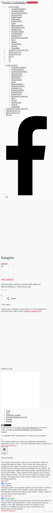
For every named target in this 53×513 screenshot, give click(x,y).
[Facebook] (3, 289)
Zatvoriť (4, 263)
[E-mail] (1, 289)
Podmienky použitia (13, 415)
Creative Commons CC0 (33, 311)
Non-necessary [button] (6, 496)
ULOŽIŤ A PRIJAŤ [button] (8, 511)
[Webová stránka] (6, 289)
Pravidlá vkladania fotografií (16, 417)
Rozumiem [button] (13, 446)
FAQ (8, 413)
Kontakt (9, 421)
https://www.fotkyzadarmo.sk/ (28, 428)
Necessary (7, 483)
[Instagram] (4, 289)
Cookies (9, 419)
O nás (8, 411)
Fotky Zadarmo (7, 279)
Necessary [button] (4, 481)
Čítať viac (4, 446)
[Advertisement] (26, 226)
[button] (32, 3)
